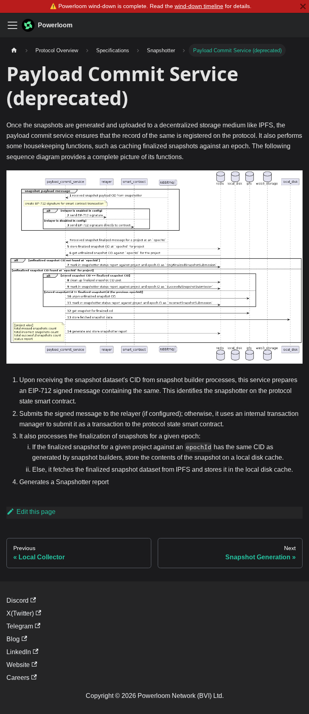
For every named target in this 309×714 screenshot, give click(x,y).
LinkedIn (18, 652)
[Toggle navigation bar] (12, 25)
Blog (13, 639)
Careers (17, 677)
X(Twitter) (20, 613)
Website (18, 664)
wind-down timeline (199, 6)
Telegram (19, 626)
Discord (17, 600)
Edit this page (36, 511)
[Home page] (14, 50)
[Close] (303, 6)
